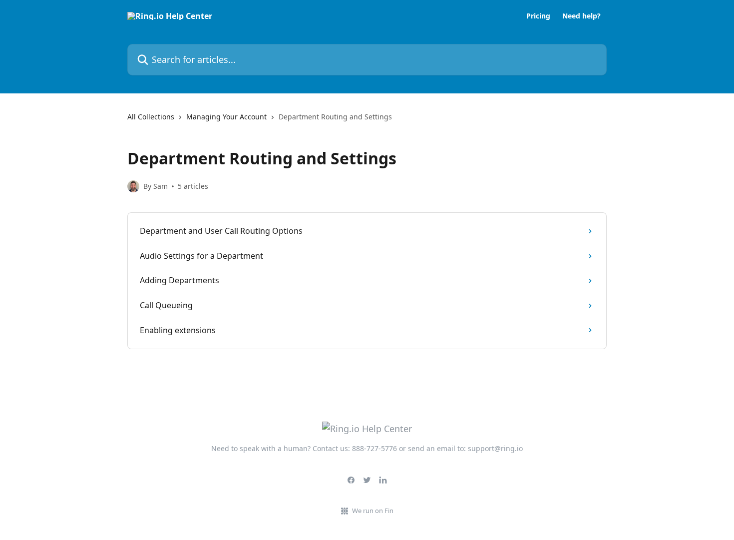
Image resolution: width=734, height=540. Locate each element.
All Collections (150, 116)
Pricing (538, 15)
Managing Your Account (226, 116)
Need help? (581, 15)
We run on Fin (372, 510)
